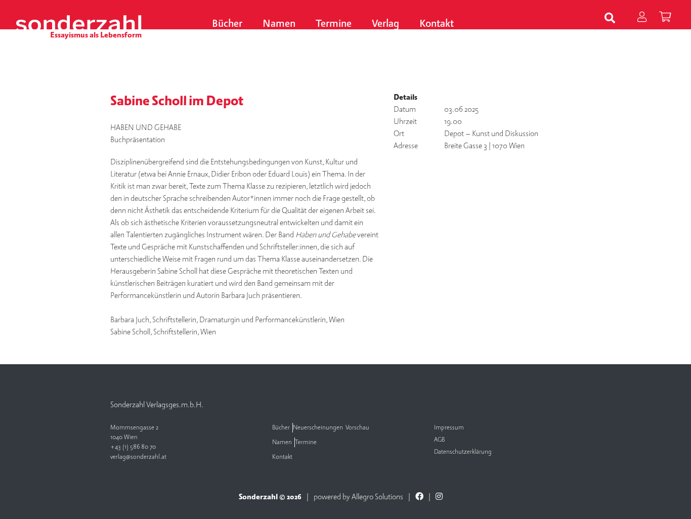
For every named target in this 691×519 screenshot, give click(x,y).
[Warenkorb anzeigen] (665, 18)
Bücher (227, 24)
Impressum (449, 427)
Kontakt (436, 24)
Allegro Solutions (377, 496)
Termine (334, 24)
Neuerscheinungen (318, 427)
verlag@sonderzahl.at (138, 457)
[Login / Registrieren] (641, 18)
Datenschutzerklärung (463, 452)
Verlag (385, 24)
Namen (279, 24)
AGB (439, 440)
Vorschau (357, 427)
